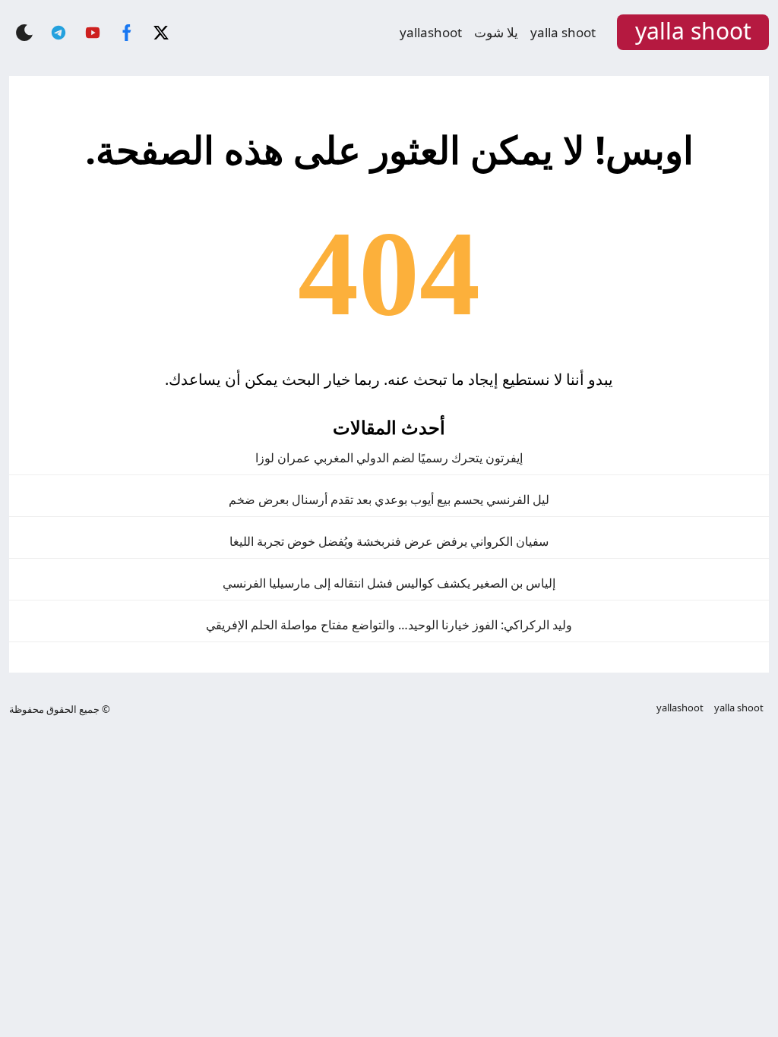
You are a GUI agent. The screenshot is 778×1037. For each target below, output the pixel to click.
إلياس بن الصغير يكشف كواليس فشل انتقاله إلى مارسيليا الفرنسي (389, 583)
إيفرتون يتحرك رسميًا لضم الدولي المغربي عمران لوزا (389, 457)
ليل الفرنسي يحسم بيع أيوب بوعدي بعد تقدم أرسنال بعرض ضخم (389, 499)
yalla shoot (563, 32)
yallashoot (431, 32)
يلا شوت (496, 32)
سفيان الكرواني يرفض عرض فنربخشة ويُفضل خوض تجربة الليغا (389, 541)
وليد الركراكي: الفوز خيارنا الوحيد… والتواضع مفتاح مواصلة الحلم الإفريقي (389, 624)
